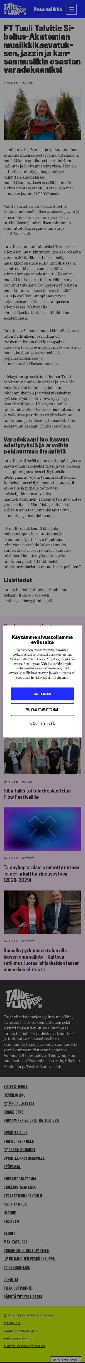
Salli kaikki (42, 694)
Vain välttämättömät (42, 709)
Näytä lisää (42, 724)
